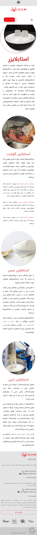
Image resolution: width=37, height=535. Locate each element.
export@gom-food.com (28, 492)
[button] (18, 2)
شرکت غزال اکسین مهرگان (20, 434)
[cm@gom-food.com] (20, 474)
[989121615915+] (23, 490)
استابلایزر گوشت (18, 154)
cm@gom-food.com (28, 474)
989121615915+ (30, 490)
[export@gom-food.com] (18, 492)
